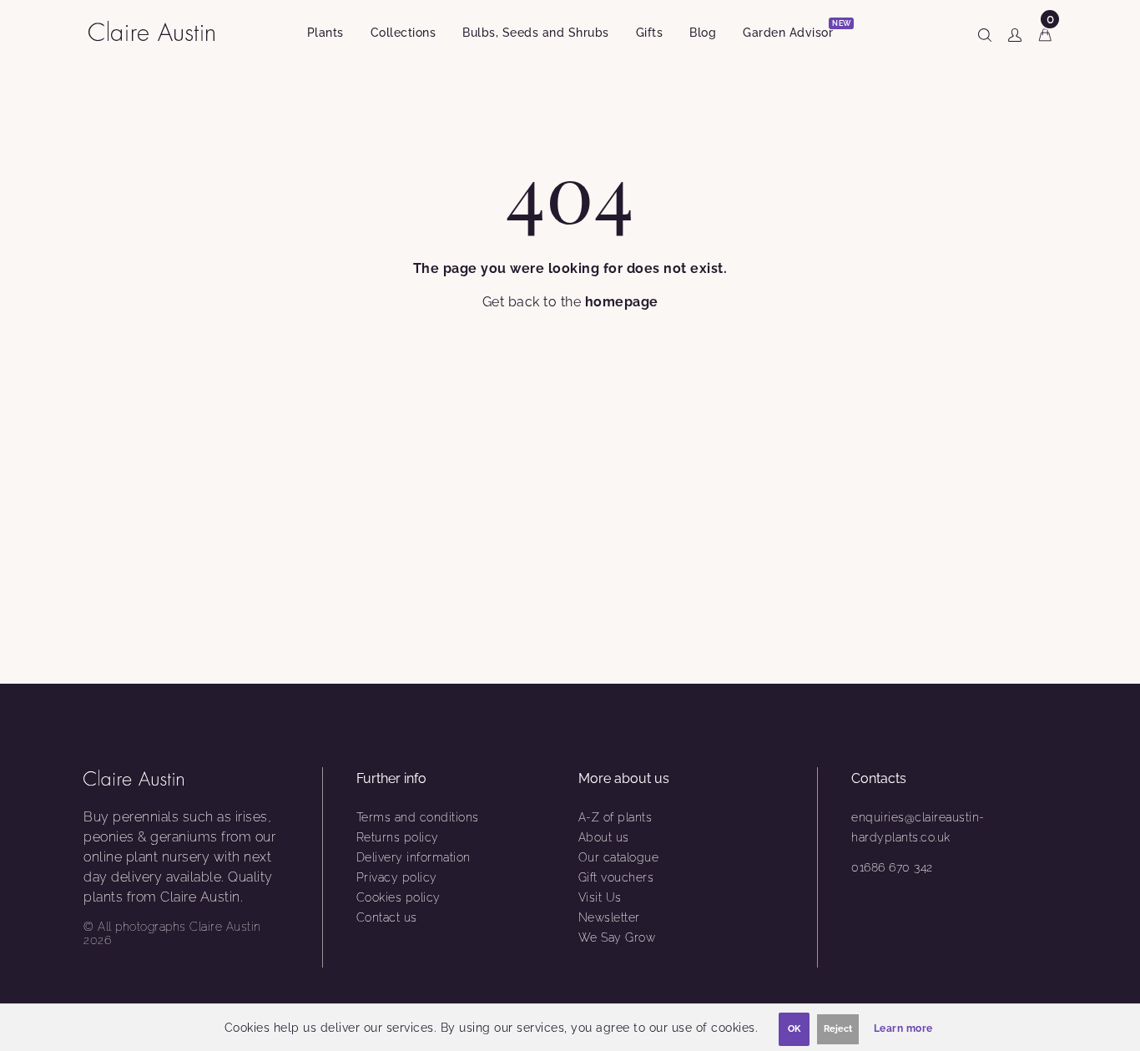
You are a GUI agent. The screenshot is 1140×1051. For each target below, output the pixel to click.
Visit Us (600, 897)
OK (794, 1028)
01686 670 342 (892, 867)
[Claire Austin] (158, 30)
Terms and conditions (417, 817)
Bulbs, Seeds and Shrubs (535, 32)
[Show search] (984, 32)
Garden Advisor (794, 29)
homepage (621, 302)
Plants (325, 32)
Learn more (903, 1028)
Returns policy (397, 837)
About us (603, 837)
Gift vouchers (616, 877)
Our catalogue (618, 857)
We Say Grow (617, 937)
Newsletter (609, 917)
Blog (702, 32)
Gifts (649, 32)
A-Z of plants (615, 817)
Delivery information (413, 857)
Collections (403, 32)
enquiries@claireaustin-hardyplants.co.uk (918, 827)
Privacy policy (396, 877)
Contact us (386, 917)
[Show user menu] (1014, 32)
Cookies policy (398, 897)
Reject (838, 1028)
